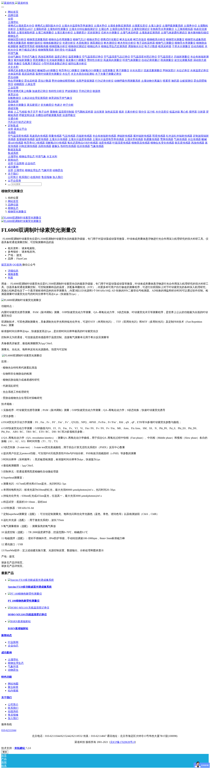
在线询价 (13, 711)
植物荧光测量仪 (17, 211)
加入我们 (13, 718)
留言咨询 (6, 264)
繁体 (5, 752)
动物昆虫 (13, 670)
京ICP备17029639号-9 (122, 742)
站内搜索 (13, 690)
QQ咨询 (17, 264)
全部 (10, 18)
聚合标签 (13, 687)
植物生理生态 (16, 663)
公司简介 (13, 704)
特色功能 (6, 676)
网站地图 (13, 683)
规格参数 (13, 274)
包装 (10, 277)
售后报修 (13, 714)
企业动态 (13, 645)
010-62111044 (8, 730)
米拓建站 (20, 748)
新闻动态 (6, 635)
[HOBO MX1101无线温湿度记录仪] (28, 607)
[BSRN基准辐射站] (19, 621)
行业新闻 (13, 642)
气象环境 (13, 666)
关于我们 (6, 697)
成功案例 (6, 652)
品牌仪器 (13, 204)
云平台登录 (14, 180)
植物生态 (13, 208)
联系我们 (13, 708)
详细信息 (13, 270)
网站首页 (13, 11)
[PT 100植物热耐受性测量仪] (25, 593)
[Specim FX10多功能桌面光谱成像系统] (31, 580)
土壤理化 (13, 659)
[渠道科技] (105, 3)
